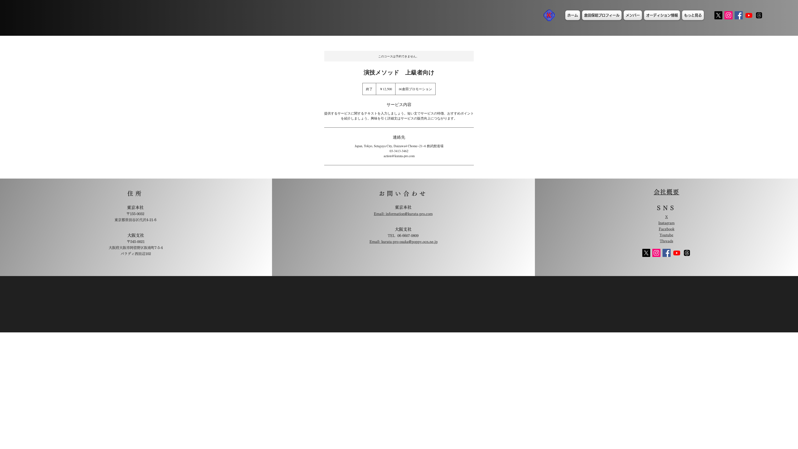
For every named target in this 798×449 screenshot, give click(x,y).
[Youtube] (749, 15)
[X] (718, 15)
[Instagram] (728, 15)
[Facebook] (739, 15)
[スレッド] (759, 15)
